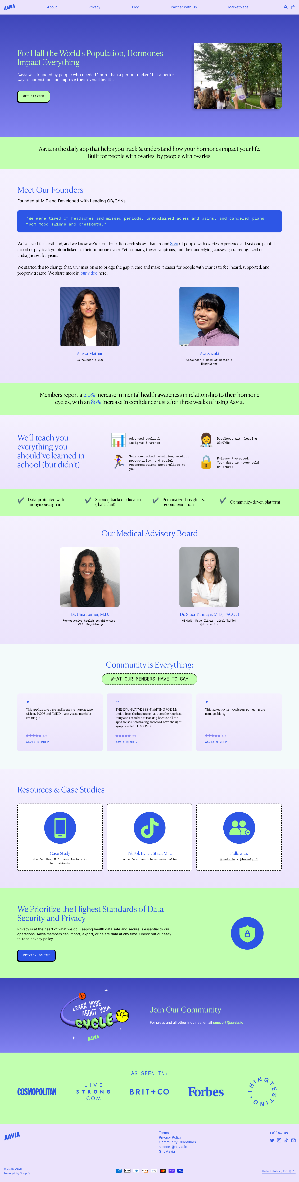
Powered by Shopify (16, 1173)
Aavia (18, 1168)
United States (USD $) (277, 1171)
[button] (293, 7)
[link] (33, 96)
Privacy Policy (170, 1137)
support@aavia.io (173, 1147)
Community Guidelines (177, 1142)
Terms (164, 1133)
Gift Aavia (167, 1151)
